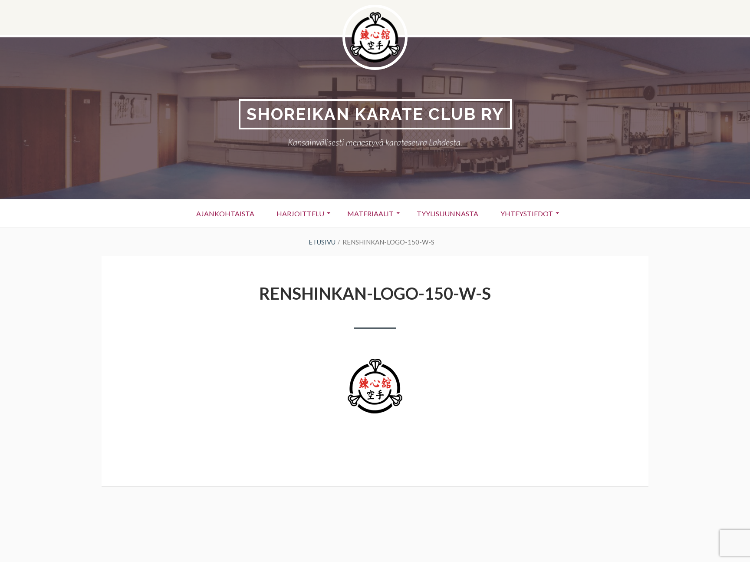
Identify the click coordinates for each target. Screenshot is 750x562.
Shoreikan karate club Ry (375, 114)
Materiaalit (370, 213)
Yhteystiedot (526, 213)
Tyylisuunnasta (447, 213)
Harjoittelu (300, 213)
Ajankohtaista (225, 213)
